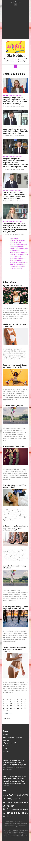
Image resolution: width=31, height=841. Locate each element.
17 (11, 706)
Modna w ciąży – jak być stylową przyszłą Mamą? (15, 325)
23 (7, 708)
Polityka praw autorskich (9, 743)
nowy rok (20, 802)
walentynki (15, 809)
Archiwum (5, 734)
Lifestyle (5, 95)
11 (14, 704)
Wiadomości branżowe (16, 95)
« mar (4, 718)
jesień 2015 (13, 799)
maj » (8, 718)
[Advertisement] (15, 22)
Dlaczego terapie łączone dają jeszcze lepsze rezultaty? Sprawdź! (14, 649)
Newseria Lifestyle (12, 802)
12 (18, 704)
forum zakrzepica (7, 769)
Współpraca (6, 751)
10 (11, 704)
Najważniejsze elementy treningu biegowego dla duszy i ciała (15, 608)
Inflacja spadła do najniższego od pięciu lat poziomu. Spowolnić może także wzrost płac (15, 131)
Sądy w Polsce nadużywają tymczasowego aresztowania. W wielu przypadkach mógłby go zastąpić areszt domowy (15, 195)
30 (7, 710)
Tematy (5, 748)
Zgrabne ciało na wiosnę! (12, 286)
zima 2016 (10, 816)
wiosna (20, 810)
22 (3, 708)
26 (18, 708)
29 (3, 710)
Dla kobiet (15, 55)
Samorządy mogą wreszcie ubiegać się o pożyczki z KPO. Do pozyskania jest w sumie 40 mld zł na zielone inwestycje (15, 101)
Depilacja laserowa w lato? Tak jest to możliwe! (14, 486)
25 (14, 708)
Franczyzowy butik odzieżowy (14, 446)
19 (18, 706)
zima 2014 (17, 812)
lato (17, 799)
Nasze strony (6, 740)
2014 (4, 795)
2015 (7, 795)
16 (7, 706)
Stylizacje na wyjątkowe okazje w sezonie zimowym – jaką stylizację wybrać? (15, 528)
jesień (21, 795)
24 (11, 708)
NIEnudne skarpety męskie (13, 406)
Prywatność (6, 746)
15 (3, 706)
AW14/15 (13, 795)
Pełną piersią (14, 238)
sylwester (10, 809)
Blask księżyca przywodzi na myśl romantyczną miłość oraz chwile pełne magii (19, 254)
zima (9, 812)
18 (14, 706)
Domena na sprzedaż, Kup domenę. (12, 737)
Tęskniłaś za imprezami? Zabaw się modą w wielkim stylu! (15, 366)
